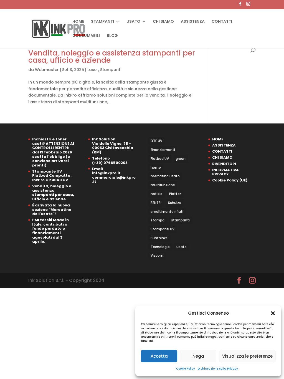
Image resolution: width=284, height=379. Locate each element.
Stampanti (110, 69)
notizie (157, 193)
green (181, 158)
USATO (133, 21)
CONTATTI (222, 21)
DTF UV (156, 140)
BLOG (112, 36)
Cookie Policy (185, 369)
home (156, 167)
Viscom (157, 255)
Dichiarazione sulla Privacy (218, 369)
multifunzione (163, 185)
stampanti (180, 220)
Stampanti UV (162, 229)
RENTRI (156, 202)
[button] (273, 313)
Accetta (159, 356)
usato (181, 246)
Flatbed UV (160, 158)
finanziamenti (163, 149)
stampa (157, 220)
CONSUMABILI (86, 36)
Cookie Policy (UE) (229, 180)
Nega (198, 356)
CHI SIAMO (163, 21)
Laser (92, 69)
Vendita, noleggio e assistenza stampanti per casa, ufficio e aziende (111, 56)
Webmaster (47, 69)
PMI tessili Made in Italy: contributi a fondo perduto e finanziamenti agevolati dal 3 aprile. (50, 230)
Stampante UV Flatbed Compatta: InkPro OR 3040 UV (52, 176)
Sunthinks (159, 238)
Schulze (174, 202)
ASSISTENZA (193, 21)
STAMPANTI (102, 21)
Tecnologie (160, 246)
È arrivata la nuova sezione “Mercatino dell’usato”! (51, 209)
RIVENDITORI (224, 163)
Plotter (175, 193)
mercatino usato (165, 176)
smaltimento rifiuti (167, 211)
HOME (78, 21)
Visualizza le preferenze (247, 356)
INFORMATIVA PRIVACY (225, 172)
